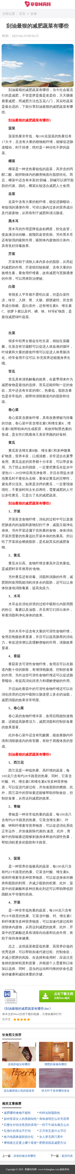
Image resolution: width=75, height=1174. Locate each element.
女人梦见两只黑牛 (51, 1136)
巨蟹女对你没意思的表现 (20, 1124)
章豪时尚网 (31, 1169)
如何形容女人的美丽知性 (20, 1118)
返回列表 (67, 1155)
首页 (22, 13)
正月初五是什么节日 (52, 1130)
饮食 (34, 13)
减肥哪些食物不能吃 (17, 1112)
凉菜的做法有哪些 (24, 1155)
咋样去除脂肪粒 (49, 1112)
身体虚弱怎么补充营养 (54, 1118)
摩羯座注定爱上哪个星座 (20, 1142)
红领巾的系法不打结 (17, 1130)
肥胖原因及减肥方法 (52, 1142)
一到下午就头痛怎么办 (54, 1124)
